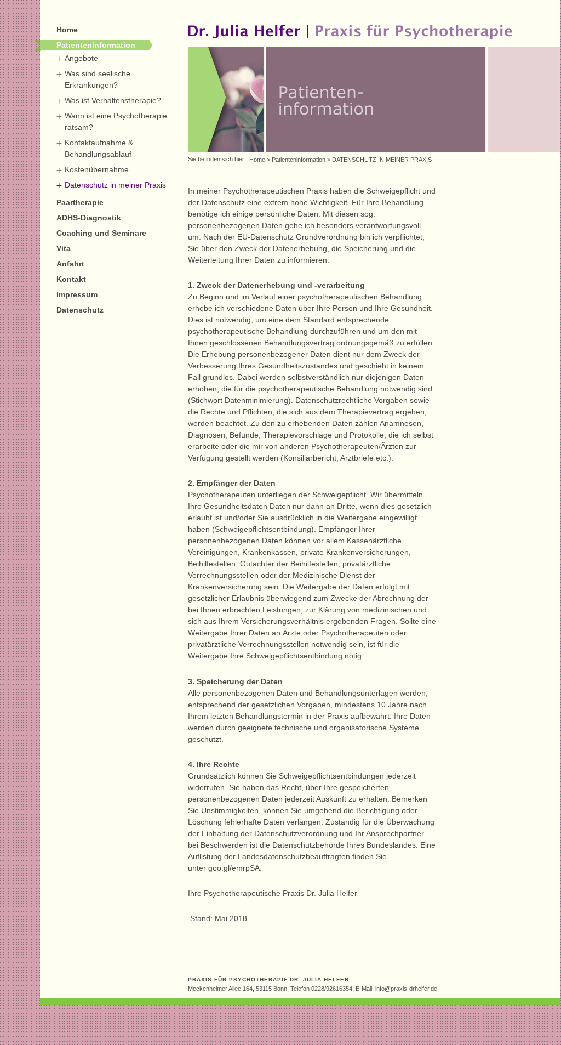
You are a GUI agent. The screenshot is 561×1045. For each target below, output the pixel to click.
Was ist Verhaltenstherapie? (113, 100)
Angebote (81, 58)
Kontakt (71, 279)
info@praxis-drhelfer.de (406, 988)
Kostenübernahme (97, 169)
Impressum (77, 294)
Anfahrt (70, 263)
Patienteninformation (95, 45)
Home (67, 29)
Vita (63, 248)
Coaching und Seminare (101, 233)
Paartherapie (80, 202)
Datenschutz (80, 309)
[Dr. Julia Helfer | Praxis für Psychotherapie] (350, 42)
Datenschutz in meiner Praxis (115, 184)
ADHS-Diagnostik (88, 217)
